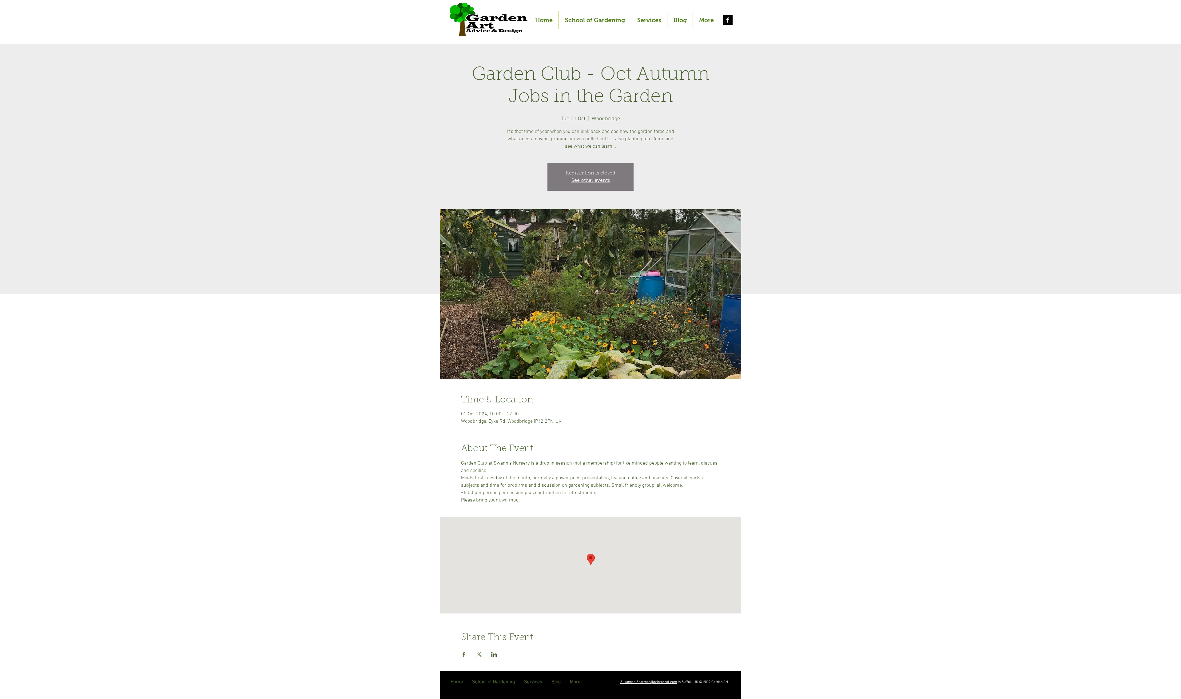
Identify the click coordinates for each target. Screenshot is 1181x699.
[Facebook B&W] (728, 20)
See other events (590, 180)
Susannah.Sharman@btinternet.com (648, 682)
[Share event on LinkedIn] (494, 654)
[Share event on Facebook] (464, 654)
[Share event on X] (479, 654)
